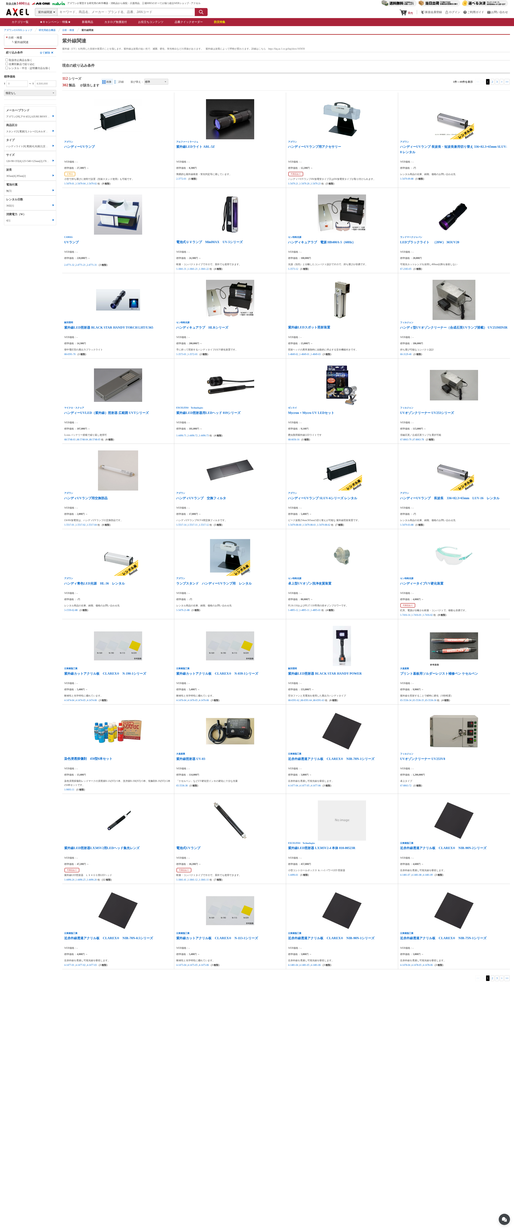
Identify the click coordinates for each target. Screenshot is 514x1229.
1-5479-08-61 (309, 524)
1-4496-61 (293, 875)
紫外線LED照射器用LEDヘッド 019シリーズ (208, 412)
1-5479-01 (69, 183)
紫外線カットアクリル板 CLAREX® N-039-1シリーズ (217, 673)
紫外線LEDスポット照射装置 (309, 327)
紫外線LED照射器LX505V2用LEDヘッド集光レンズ (102, 848)
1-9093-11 (69, 789)
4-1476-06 (204, 700)
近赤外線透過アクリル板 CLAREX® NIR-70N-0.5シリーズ (108, 938)
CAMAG (68, 237)
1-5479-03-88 (406, 524)
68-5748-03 (69, 439)
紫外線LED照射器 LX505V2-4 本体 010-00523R (321, 848)
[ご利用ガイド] (473, 12)
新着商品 (87, 21)
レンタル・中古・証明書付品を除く (30, 68)
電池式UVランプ (188, 848)
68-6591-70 (69, 354)
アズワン (68, 142)
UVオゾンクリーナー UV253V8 (422, 759)
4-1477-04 (293, 785)
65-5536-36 (430, 700)
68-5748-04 (82, 439)
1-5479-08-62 (323, 524)
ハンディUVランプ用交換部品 (86, 498)
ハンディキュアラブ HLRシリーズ (202, 327)
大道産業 (404, 668)
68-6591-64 (306, 700)
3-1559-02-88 (71, 610)
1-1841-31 (181, 269)
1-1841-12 (193, 879)
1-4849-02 (293, 354)
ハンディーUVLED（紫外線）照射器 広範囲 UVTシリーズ (106, 412)
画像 (108, 81)
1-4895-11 (304, 610)
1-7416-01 (416, 615)
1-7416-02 (428, 615)
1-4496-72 (193, 435)
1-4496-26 (92, 879)
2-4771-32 (69, 265)
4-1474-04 (69, 700)
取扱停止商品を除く (20, 59)
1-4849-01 (304, 354)
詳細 (121, 81)
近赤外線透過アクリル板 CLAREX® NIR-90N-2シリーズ (443, 848)
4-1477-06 (316, 785)
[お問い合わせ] (497, 12)
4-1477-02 (80, 965)
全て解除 (45, 52)
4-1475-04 (181, 965)
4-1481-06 (316, 965)
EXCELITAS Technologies (189, 407)
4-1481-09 (428, 875)
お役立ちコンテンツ (150, 21)
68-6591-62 (293, 700)
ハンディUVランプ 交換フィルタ (201, 498)
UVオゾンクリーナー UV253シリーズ (427, 412)
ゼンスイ (292, 407)
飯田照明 (68, 322)
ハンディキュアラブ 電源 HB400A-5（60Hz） (321, 242)
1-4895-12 (293, 610)
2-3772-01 (181, 178)
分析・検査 (68, 30)
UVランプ (71, 242)
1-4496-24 (69, 879)
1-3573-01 (181, 354)
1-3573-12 (293, 269)
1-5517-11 (193, 524)
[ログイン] (452, 12)
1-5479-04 (80, 183)
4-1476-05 (193, 700)
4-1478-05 (416, 965)
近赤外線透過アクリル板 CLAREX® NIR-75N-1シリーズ (443, 938)
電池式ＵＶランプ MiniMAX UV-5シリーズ (209, 242)
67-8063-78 (418, 439)
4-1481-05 (304, 965)
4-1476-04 (181, 700)
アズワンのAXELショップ (18, 30)
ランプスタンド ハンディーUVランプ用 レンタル (214, 583)
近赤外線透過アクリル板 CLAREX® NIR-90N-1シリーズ (331, 938)
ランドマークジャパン (411, 237)
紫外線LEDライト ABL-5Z (195, 146)
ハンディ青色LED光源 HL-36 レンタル (94, 583)
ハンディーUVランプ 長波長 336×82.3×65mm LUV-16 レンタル (450, 498)
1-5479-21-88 (183, 610)
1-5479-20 (304, 183)
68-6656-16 (293, 439)
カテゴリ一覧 (20, 21)
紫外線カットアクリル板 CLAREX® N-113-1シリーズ (217, 938)
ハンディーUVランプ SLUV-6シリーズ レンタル (322, 498)
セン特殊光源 (294, 237)
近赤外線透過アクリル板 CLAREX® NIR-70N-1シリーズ (331, 759)
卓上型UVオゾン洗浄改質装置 (309, 583)
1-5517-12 (204, 524)
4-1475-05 (193, 965)
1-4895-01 (316, 610)
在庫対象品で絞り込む (22, 64)
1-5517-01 (69, 524)
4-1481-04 (293, 965)
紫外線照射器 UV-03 (190, 759)
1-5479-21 (293, 183)
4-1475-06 (204, 965)
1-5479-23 (316, 183)
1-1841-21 (193, 269)
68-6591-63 (318, 700)
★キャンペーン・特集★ (55, 21)
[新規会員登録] (431, 12)
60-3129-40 (405, 354)
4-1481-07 (405, 875)
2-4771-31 (92, 265)
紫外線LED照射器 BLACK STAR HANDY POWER (325, 673)
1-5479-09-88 (406, 178)
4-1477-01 (69, 965)
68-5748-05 (94, 439)
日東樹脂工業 (71, 668)
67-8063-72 (405, 785)
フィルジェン (406, 322)
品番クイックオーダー (189, 21)
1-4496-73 (204, 435)
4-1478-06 (428, 965)
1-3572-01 (193, 354)
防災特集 (219, 21)
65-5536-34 (405, 700)
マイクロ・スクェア (74, 407)
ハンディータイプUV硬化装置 (422, 583)
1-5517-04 (92, 524)
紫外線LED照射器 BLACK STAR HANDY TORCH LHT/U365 (108, 327)
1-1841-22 (204, 269)
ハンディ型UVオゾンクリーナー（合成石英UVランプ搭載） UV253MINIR (454, 327)
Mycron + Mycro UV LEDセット (311, 412)
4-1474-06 (92, 700)
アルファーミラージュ (187, 142)
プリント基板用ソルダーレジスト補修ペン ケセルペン (439, 673)
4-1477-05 (304, 785)
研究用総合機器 (47, 30)
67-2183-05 (405, 269)
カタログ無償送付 (115, 21)
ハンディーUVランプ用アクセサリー (314, 146)
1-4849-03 (316, 354)
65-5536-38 (182, 785)
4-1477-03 (92, 965)
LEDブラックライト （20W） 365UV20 (429, 242)
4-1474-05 (80, 700)
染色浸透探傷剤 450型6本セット (88, 758)
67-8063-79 (405, 439)
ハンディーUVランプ (79, 146)
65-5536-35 (418, 700)
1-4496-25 (80, 879)
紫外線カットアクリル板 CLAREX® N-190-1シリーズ (105, 673)
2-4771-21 (80, 265)
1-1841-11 (204, 879)
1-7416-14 (405, 615)
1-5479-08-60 (294, 524)
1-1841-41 (181, 879)
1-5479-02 (92, 183)
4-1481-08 (416, 875)
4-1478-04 (405, 965)
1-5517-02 (80, 524)
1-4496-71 (181, 435)
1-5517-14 (181, 524)
